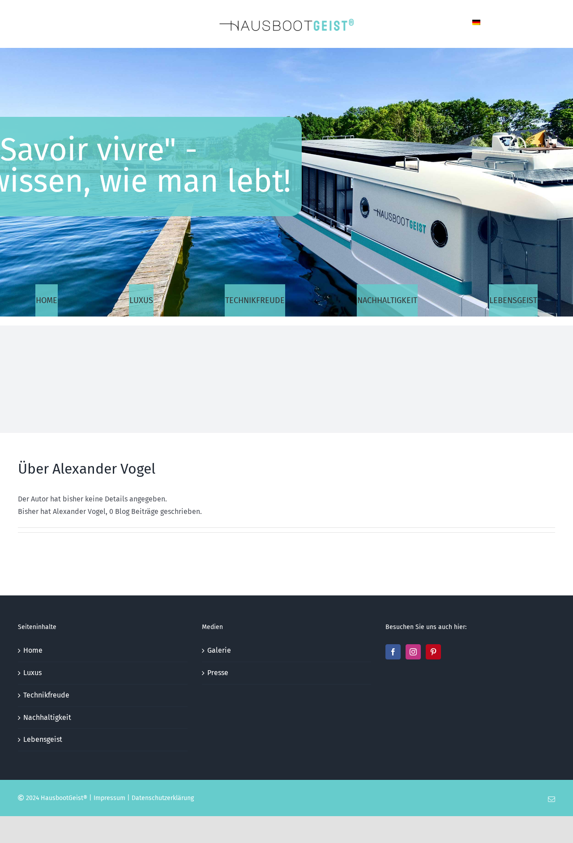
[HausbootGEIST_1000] (286, 22)
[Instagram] (413, 651)
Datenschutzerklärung (163, 798)
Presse (217, 672)
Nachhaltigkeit (47, 717)
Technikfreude (46, 695)
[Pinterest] (433, 651)
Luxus (32, 672)
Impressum (109, 798)
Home (33, 650)
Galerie (219, 650)
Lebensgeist (42, 739)
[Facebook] (393, 651)
